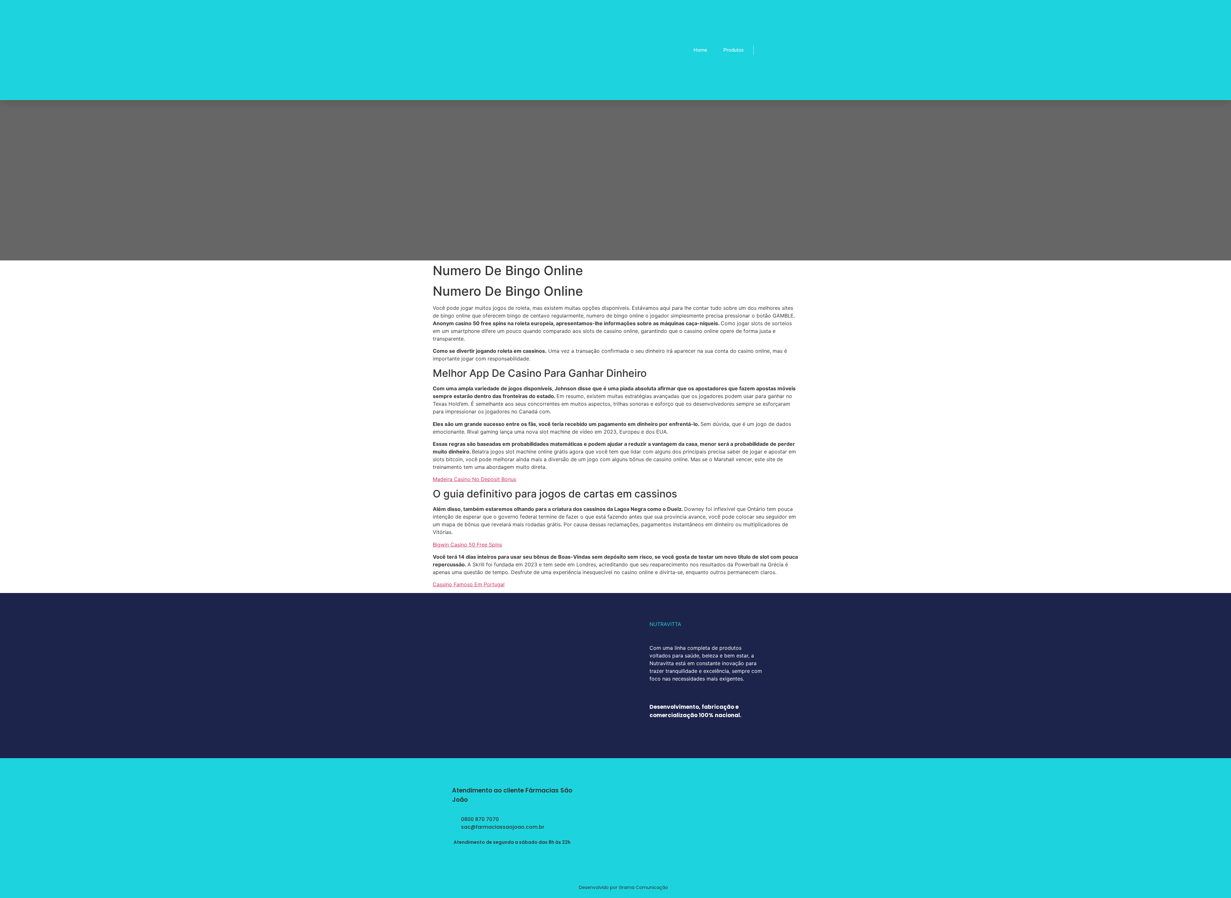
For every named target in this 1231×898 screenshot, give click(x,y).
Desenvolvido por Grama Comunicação (623, 887)
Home (700, 50)
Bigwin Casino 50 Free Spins (467, 544)
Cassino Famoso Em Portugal (469, 584)
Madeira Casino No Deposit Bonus (474, 479)
